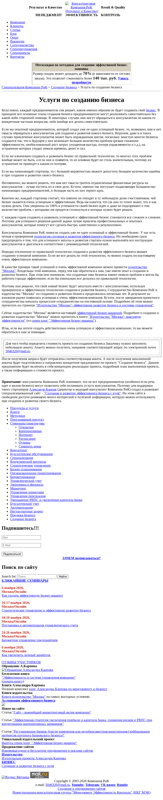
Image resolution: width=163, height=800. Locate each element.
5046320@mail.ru (18, 351)
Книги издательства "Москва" (24, 696)
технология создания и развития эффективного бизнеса (74, 236)
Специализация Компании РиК (24, 87)
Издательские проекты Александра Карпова (34, 758)
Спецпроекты (20, 53)
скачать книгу (13, 681)
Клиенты (16, 26)
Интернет (26, 435)
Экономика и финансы (26, 484)
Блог (13, 33)
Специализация (21, 458)
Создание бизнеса (64, 87)
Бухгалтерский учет (24, 503)
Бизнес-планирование (26, 469)
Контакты (17, 56)
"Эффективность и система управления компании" (39, 677)
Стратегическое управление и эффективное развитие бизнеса (46, 610)
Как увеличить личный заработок (26, 655)
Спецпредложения (23, 49)
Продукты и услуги (24, 408)
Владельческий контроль (28, 461)
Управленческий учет (26, 481)
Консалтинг (18, 450)
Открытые (26, 427)
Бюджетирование (22, 477)
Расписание (27, 438)
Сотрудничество (22, 45)
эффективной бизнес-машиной (99, 313)
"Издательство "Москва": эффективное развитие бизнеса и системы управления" (95, 305)
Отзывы (24, 442)
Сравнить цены (30, 446)
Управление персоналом (28, 496)
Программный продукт (27, 419)
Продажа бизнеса (22, 515)
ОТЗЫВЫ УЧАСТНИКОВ (21, 662)
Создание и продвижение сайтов (81, 788)
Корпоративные (30, 431)
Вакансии (17, 41)
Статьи (15, 30)
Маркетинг (18, 488)
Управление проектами (27, 492)
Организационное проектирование (35, 473)
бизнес (151, 110)
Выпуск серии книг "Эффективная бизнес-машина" (39, 743)
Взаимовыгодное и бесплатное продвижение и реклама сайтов (47, 750)
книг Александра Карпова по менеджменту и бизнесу (68, 689)
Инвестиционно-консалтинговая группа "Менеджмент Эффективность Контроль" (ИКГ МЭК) (81, 792)
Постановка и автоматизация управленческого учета (40, 625)
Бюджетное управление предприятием (30, 640)
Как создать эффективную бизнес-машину (32, 595)
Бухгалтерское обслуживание (31, 454)
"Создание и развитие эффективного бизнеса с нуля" (82, 393)
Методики (17, 416)
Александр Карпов (43, 389)
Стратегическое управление (30, 465)
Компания (17, 22)
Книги (15, 412)
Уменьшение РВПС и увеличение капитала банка (46, 500)
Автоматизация (21, 507)
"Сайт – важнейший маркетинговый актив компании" (51, 712)
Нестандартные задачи (26, 511)
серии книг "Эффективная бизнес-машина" (63, 320)
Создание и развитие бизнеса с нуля (28, 766)
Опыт (14, 37)
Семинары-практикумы (27, 423)
